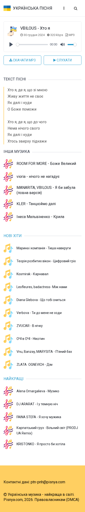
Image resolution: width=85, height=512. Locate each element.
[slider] (32, 44)
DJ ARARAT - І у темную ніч (37, 404)
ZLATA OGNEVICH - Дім (34, 364)
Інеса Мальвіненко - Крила (40, 216)
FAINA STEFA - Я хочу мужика (39, 417)
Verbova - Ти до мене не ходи (39, 313)
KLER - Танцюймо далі (36, 204)
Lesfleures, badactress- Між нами (42, 287)
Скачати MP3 (24, 60)
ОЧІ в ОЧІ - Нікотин (31, 339)
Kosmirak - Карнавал (32, 274)
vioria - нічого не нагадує (38, 176)
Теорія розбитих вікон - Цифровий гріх (46, 261)
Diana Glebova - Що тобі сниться (41, 300)
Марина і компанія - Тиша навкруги (44, 248)
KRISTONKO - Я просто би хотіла (41, 444)
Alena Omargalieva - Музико (38, 391)
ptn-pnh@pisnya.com (48, 482)
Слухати (64, 60)
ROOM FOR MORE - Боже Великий (46, 163)
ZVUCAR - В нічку (30, 326)
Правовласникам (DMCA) (56, 499)
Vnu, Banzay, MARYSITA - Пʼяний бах (44, 351)
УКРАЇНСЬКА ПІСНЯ (32, 8)
